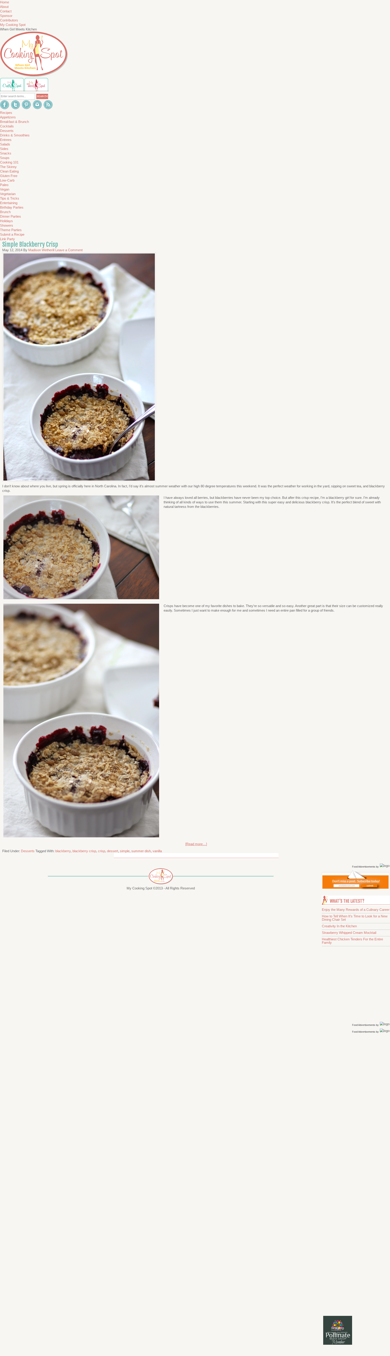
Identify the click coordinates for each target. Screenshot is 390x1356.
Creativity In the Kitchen (339, 926)
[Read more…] (196, 844)
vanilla (157, 851)
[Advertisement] (356, 1106)
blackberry (63, 851)
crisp (101, 851)
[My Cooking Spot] (355, 889)
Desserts (28, 851)
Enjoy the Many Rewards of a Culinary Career (356, 910)
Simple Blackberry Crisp (30, 244)
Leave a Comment (69, 250)
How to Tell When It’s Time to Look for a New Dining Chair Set (355, 917)
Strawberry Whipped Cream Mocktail (349, 933)
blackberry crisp (84, 851)
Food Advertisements (363, 866)
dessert (112, 851)
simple (125, 851)
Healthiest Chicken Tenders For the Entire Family (352, 940)
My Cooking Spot (13, 25)
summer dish (141, 851)
